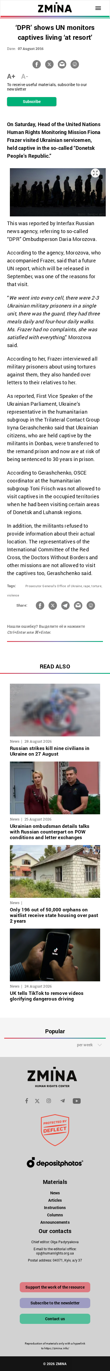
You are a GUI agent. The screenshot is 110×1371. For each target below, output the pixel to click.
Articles (55, 1200)
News (55, 1192)
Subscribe (32, 101)
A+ (11, 76)
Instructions (55, 1207)
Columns (55, 1215)
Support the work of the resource (54, 1287)
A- (24, 76)
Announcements (54, 1222)
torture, (96, 586)
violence (13, 595)
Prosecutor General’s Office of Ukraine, (54, 586)
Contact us (55, 1318)
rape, (87, 586)
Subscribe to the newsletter (55, 1303)
